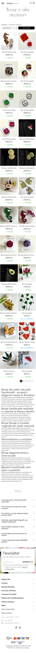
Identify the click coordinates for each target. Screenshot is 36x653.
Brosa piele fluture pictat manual (9, 342)
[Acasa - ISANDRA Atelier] (12, 3)
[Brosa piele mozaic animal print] (9, 70)
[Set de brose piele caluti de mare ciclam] (27, 215)
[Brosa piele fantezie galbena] (9, 302)
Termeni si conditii (8, 594)
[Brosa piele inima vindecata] (27, 331)
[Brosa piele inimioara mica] (27, 302)
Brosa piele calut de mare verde (9, 226)
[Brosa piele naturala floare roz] (27, 273)
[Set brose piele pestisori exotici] (27, 186)
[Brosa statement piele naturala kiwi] (27, 157)
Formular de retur (8, 590)
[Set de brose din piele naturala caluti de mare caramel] (9, 41)
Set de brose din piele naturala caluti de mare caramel (9, 52)
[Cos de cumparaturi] (34, 3)
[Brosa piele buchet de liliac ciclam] (9, 244)
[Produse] (3, 3)
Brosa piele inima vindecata (27, 342)
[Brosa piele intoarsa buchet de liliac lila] (27, 244)
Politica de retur (7, 602)
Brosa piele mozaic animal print (9, 81)
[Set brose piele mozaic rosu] (27, 41)
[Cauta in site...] (31, 3)
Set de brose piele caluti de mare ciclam (27, 226)
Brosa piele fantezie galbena (9, 313)
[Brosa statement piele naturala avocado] (9, 273)
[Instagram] (20, 627)
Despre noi (5, 579)
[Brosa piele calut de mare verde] (9, 215)
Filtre (27, 28)
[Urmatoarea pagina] (32, 381)
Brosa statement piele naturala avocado (9, 284)
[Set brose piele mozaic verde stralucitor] (9, 99)
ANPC (3, 605)
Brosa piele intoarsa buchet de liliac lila (27, 255)
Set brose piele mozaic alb (27, 110)
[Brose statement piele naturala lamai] (9, 157)
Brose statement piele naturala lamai (9, 168)
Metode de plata (7, 587)
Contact (4, 583)
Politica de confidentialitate (12, 598)
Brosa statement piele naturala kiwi (27, 168)
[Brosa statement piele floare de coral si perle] (9, 186)
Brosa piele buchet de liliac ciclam (9, 255)
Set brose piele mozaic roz (8, 139)
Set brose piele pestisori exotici (27, 197)
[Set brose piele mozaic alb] (27, 99)
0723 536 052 (8, 620)
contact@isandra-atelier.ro (12, 623)
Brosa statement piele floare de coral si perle (9, 197)
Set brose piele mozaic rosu (27, 52)
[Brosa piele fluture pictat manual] (9, 331)
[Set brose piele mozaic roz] (9, 128)
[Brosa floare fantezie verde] (9, 360)
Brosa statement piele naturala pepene (27, 139)
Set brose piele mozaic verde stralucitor (8, 110)
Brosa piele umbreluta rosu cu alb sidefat (27, 371)
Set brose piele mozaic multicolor (27, 81)
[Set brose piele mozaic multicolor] (27, 70)
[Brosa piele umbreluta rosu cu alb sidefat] (27, 360)
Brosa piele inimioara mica (27, 313)
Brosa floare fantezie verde (9, 371)
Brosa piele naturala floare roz (27, 284)
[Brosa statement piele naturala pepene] (27, 128)
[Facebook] (16, 627)
